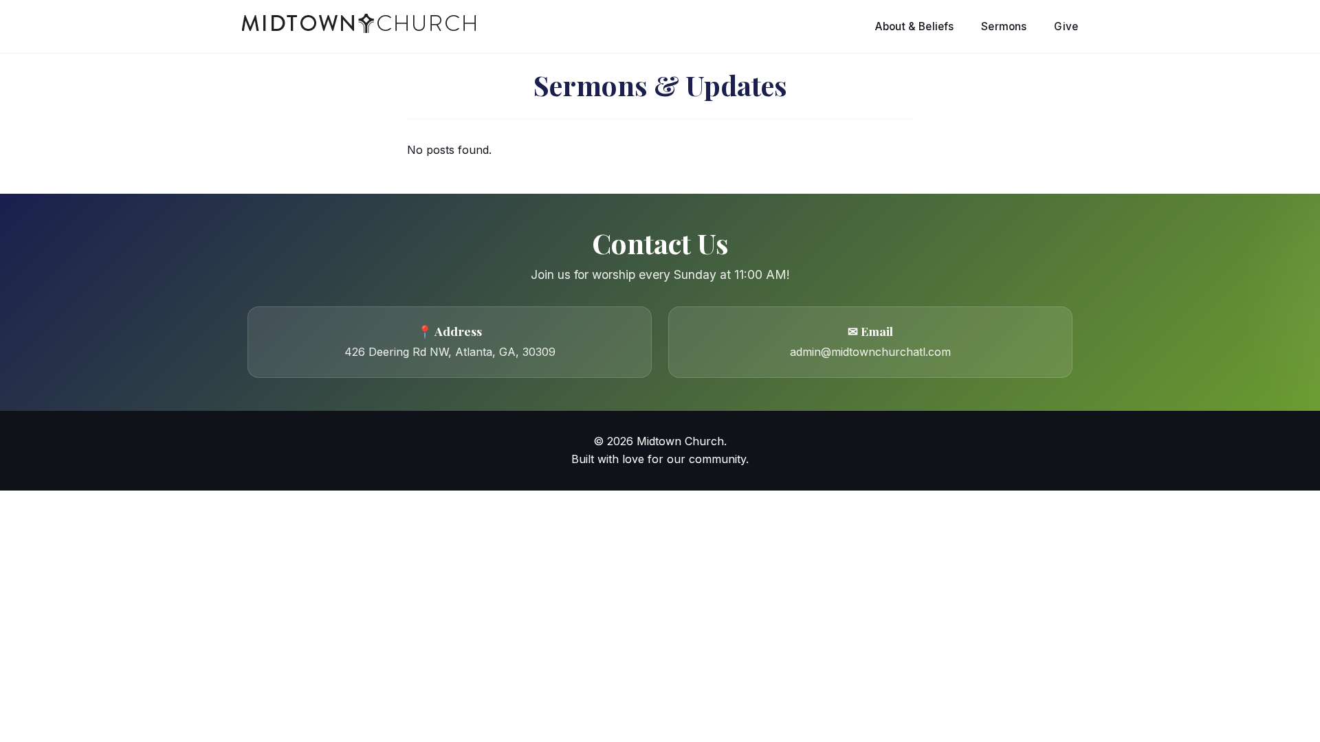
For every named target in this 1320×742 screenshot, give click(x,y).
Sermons (1003, 26)
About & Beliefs (914, 26)
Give (1066, 26)
